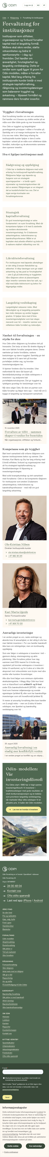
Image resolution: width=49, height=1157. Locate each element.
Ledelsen (6, 1020)
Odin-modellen (8, 939)
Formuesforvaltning (10, 965)
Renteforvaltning (9, 945)
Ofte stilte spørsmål (18, 895)
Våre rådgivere (8, 968)
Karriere (6, 1023)
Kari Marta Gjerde (16, 612)
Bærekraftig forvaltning (11, 994)
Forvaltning (8, 935)
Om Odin (6, 1014)
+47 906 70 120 (15, 623)
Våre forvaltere (8, 955)
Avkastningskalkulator (11, 1049)
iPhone (27, 900)
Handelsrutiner (8, 926)
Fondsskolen (7, 1053)
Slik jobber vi (7, 949)
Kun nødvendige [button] (35, 1146)
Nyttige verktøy (10, 1040)
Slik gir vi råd (7, 975)
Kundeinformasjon (9, 1030)
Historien (6, 1017)
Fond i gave (7, 923)
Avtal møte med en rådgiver (13, 971)
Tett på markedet (9, 952)
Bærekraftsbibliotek (10, 1004)
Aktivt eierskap (8, 1001)
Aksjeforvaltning (9, 942)
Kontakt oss (14, 891)
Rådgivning (14, 18)
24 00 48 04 (14, 886)
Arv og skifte (7, 981)
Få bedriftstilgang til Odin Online (15, 985)
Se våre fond (7, 913)
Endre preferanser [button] (11, 1152)
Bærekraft (8, 991)
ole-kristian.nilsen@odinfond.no (22, 552)
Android (38, 900)
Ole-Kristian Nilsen (17, 544)
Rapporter (6, 1027)
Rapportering (8, 978)
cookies (40, 1112)
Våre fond (7, 909)
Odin (4, 18)
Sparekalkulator (8, 1043)
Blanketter (6, 929)
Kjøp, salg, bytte (9, 919)
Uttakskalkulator (9, 1046)
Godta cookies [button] (12, 1146)
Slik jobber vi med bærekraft (13, 997)
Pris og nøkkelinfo (9, 916)
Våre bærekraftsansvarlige (12, 1007)
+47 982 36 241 (15, 556)
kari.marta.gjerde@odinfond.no (21, 620)
